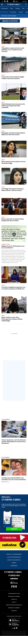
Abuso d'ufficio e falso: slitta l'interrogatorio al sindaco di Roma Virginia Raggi (11, 319)
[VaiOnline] (14, 583)
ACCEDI (24, 1)
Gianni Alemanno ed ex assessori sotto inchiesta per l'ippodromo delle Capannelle (13, 105)
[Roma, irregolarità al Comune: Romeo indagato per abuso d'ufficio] (14, 206)
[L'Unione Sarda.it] (14, 4)
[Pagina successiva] (11, 333)
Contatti (14, 602)
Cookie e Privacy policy (14, 593)
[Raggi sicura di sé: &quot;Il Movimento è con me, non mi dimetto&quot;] (14, 233)
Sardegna (17, 8)
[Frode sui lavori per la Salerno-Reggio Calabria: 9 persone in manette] (14, 64)
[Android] (14, 624)
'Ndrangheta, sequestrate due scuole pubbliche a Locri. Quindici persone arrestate (12, 49)
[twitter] (2, 1)
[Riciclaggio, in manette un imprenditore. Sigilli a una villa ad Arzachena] (14, 120)
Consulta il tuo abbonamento (14, 554)
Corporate (14, 610)
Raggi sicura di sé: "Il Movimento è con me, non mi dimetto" (12, 247)
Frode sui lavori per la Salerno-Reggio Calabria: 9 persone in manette (12, 77)
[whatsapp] (7, 1)
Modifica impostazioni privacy (14, 604)
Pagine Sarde (14, 565)
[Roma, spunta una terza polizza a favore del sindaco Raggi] (14, 149)
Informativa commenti (14, 607)
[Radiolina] (14, 545)
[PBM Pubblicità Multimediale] (14, 586)
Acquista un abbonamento (14, 557)
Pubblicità (14, 599)
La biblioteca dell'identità (14, 559)
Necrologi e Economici (14, 596)
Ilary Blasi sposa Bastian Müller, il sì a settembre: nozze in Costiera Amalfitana (13, 478)
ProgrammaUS (4, 8)
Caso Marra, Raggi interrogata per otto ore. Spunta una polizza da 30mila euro (13, 288)
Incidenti (21, 12)
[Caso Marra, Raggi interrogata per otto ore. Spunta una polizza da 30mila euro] (14, 274)
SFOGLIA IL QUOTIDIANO (8, 15)
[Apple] (14, 620)
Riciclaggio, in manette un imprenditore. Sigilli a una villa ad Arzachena (13, 133)
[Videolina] (14, 537)
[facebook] (5, 1)
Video (11, 8)
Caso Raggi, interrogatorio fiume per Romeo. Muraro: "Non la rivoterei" (12, 189)
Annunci (14, 562)
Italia (23, 8)
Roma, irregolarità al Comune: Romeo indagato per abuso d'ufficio (12, 219)
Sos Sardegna (13, 12)
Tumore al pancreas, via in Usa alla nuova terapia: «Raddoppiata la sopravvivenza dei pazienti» (13, 441)
